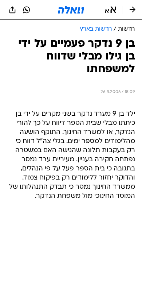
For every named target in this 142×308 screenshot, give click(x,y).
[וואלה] (71, 10)
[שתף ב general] (12, 10)
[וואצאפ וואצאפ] (26, 10)
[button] (110, 10)
